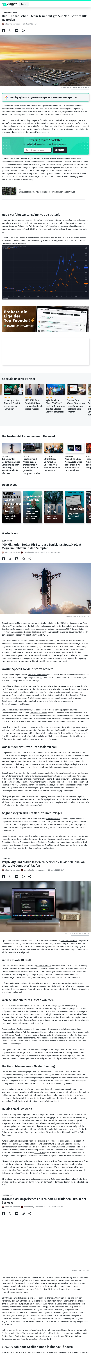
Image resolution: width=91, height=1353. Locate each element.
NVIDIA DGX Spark (43, 966)
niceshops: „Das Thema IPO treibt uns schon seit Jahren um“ (12, 404)
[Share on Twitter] (10, 30)
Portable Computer (69, 941)
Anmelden (59, 150)
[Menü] (87, 4)
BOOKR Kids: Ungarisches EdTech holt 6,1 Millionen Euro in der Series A (52, 465)
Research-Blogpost (65, 1055)
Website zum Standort (37, 675)
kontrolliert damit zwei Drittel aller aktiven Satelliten (49, 689)
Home (23, 4)
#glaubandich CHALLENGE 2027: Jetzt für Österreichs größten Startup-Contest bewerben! (55, 406)
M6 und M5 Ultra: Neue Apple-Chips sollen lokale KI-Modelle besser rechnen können (73, 465)
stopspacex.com (53, 819)
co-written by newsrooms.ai (34, 552)
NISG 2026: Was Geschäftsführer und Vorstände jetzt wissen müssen (34, 404)
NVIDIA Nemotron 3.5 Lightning (37, 1014)
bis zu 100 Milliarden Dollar (54, 1120)
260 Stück (80, 695)
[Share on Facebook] (3, 30)
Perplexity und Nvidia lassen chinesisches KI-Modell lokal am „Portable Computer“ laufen (31, 466)
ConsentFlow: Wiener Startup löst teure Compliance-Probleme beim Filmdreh (76, 406)
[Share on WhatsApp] (23, 30)
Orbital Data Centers (38, 713)
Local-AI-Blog (40, 1153)
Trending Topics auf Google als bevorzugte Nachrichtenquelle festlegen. (41, 97)
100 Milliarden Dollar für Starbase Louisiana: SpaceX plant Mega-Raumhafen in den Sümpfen (11, 466)
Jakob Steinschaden (12, 24)
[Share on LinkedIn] (16, 30)
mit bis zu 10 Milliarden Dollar (41, 1129)
